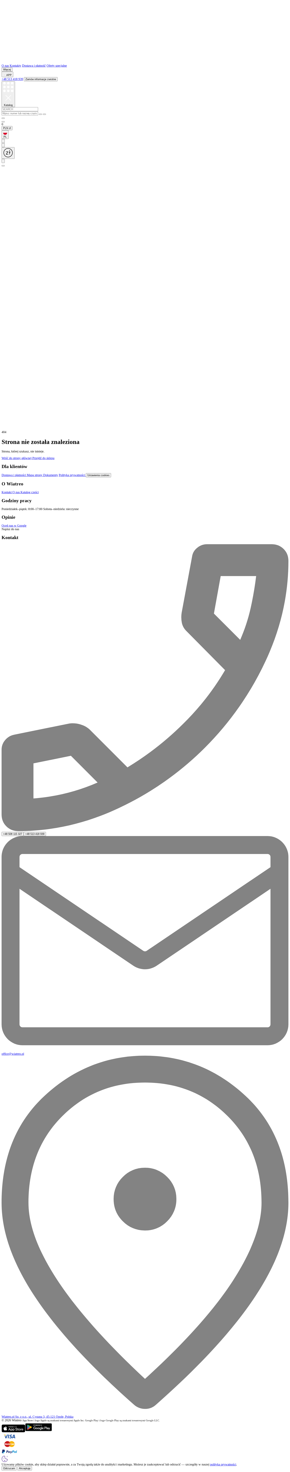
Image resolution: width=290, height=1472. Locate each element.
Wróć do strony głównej (17, 458)
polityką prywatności (223, 1464)
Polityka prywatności (72, 475)
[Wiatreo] (145, 62)
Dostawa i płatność (34, 65)
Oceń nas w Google (14, 525)
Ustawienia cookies (98, 475)
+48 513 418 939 (12, 79)
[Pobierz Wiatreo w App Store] (13, 1431)
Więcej (7, 69)
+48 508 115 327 (12, 833)
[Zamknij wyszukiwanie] (44, 114)
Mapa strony (35, 475)
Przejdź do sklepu (43, 458)
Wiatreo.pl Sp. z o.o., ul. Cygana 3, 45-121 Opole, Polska (37, 1416)
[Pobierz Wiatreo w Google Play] (38, 1431)
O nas (5, 65)
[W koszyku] (3, 121)
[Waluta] (8, 153)
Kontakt (7, 492)
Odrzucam (9, 1468)
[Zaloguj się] (3, 118)
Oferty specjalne (57, 65)
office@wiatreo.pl (13, 1053)
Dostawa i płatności (14, 475)
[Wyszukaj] (40, 114)
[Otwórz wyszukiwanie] (3, 165)
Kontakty (15, 65)
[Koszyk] (145, 428)
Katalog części (30, 492)
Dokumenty (50, 475)
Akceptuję (24, 1468)
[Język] (3, 161)
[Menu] (3, 141)
